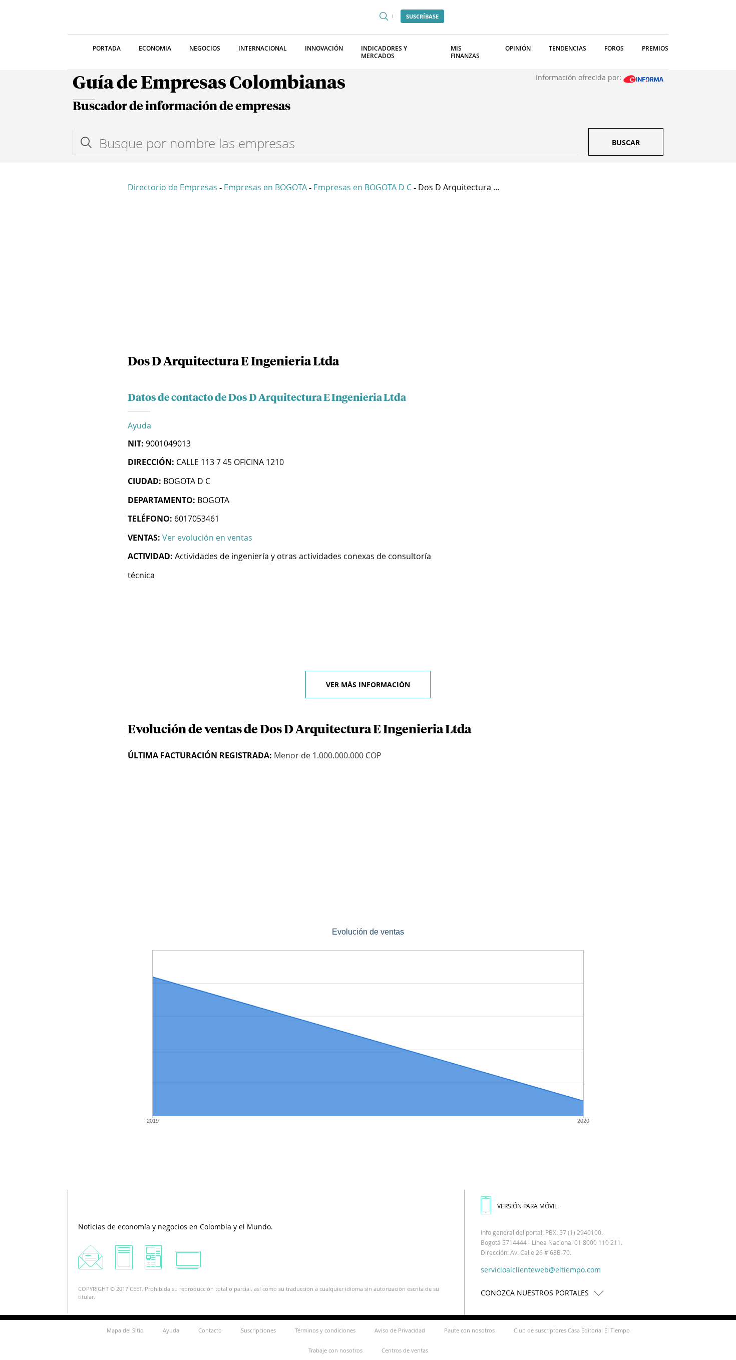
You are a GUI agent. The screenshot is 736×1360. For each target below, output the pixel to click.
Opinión (518, 48)
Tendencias (567, 48)
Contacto (210, 1330)
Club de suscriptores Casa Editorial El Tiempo (572, 1330)
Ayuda (139, 425)
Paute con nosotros (469, 1330)
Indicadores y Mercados (384, 52)
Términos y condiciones (325, 1330)
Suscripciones (258, 1330)
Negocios (204, 48)
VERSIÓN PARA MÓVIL (527, 1206)
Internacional (262, 48)
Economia (155, 48)
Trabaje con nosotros (335, 1350)
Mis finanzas (465, 52)
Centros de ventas (405, 1350)
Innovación (324, 48)
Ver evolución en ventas (207, 537)
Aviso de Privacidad (400, 1330)
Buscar (626, 142)
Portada (107, 48)
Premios (655, 48)
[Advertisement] (368, 275)
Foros (614, 48)
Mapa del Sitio (125, 1330)
